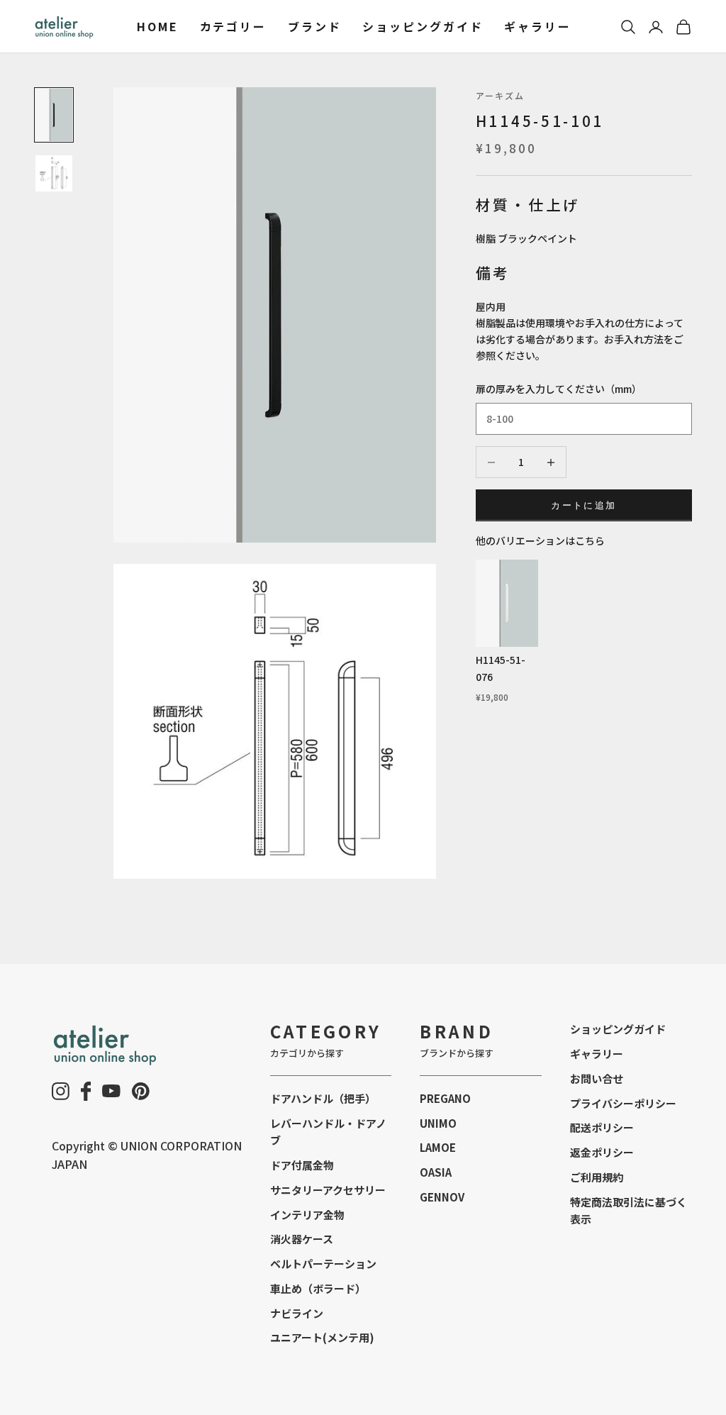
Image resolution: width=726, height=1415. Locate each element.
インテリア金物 (307, 1214)
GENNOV (442, 1196)
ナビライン (296, 1313)
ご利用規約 (596, 1177)
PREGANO (445, 1098)
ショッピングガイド (422, 26)
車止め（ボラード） (318, 1288)
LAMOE (438, 1147)
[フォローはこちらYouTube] (111, 1090)
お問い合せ (596, 1078)
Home (158, 26)
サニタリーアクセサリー (328, 1189)
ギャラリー (537, 26)
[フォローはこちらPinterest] (141, 1091)
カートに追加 (583, 505)
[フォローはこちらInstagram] (60, 1091)
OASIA (436, 1172)
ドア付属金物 (302, 1165)
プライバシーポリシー (623, 1103)
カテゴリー (233, 26)
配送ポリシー (602, 1127)
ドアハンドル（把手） (323, 1098)
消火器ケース (301, 1238)
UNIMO (438, 1123)
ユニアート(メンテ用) (322, 1337)
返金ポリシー (602, 1152)
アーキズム (500, 95)
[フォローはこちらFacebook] (86, 1091)
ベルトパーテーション (323, 1263)
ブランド (315, 26)
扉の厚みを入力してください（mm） (559, 389)
